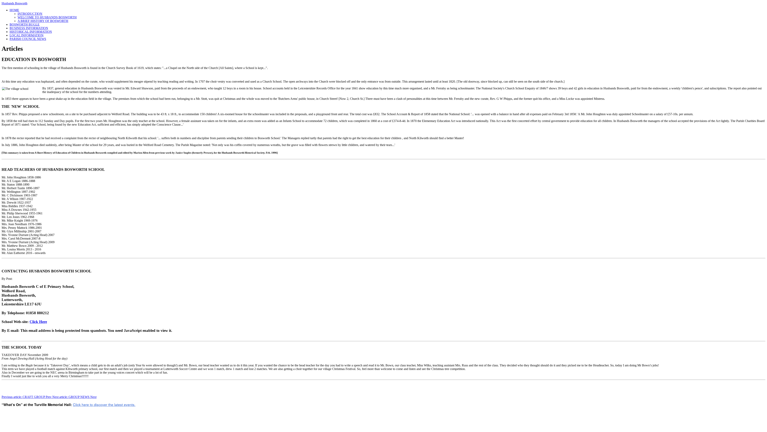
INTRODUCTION (30, 13)
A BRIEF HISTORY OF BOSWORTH (43, 21)
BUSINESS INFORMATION (29, 28)
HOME (14, 10)
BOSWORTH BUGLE (25, 24)
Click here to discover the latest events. (104, 404)
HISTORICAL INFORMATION (31, 31)
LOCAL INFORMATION (27, 35)
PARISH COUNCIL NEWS (28, 39)
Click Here (38, 322)
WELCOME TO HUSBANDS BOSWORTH (47, 17)
